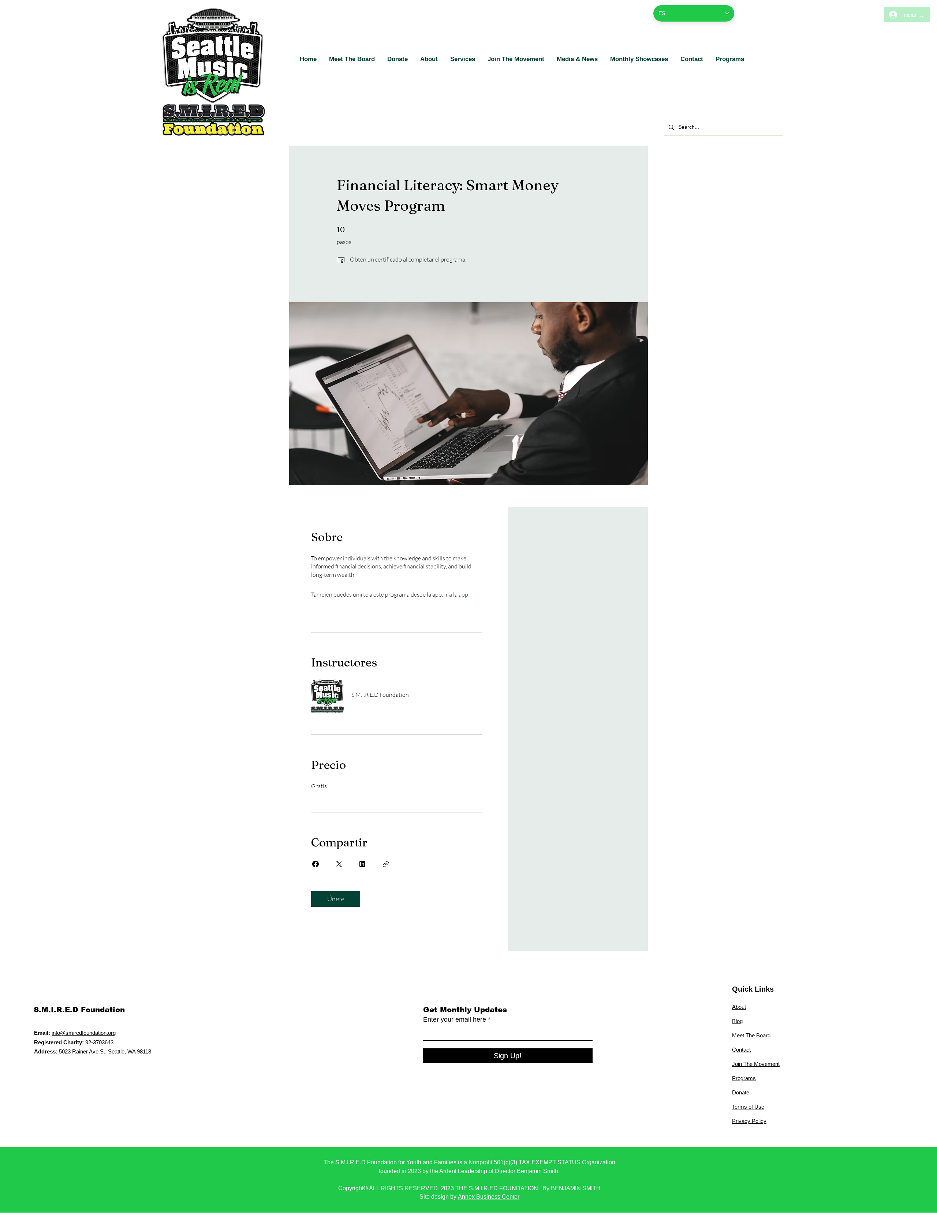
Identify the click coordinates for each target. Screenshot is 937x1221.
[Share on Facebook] (315, 864)
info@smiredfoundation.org (84, 1033)
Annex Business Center (488, 1197)
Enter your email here (454, 1019)
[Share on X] (339, 864)
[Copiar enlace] (385, 864)
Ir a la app (456, 594)
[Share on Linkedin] (362, 864)
